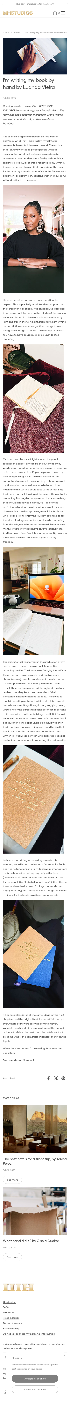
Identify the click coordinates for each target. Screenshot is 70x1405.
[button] (55, 13)
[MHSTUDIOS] (18, 13)
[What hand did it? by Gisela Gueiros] (35, 1211)
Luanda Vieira (50, 110)
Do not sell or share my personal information (29, 1333)
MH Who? (8, 1312)
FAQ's (6, 1307)
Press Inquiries (11, 1317)
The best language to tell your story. (35, 4)
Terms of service (12, 1323)
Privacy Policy (11, 1328)
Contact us (9, 1301)
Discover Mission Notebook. (19, 1060)
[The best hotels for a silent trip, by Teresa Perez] (35, 1129)
